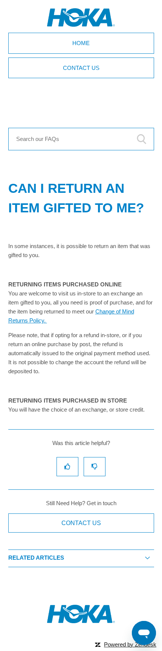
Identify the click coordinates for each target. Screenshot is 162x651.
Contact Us (81, 68)
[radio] (67, 466)
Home (81, 43)
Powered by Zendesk (130, 644)
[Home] (81, 621)
